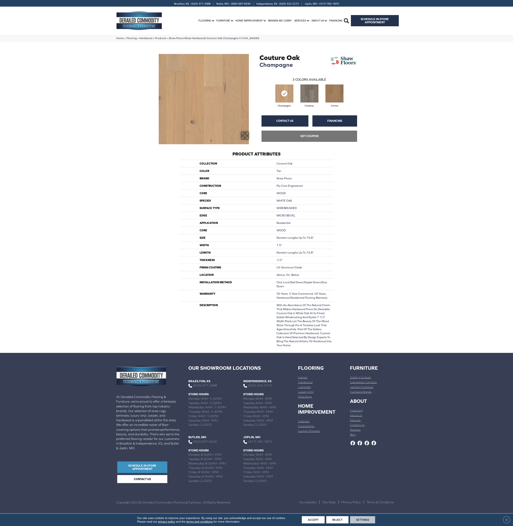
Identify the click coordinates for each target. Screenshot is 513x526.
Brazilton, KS (199, 381)
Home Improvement (249, 20)
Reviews (355, 429)
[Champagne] (284, 93)
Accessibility (308, 502)
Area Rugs (305, 396)
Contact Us (284, 120)
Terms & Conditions (380, 502)
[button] (213, 21)
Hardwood (145, 38)
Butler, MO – (233, 3)
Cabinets (304, 421)
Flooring (204, 20)
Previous (257, 89)
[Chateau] (309, 93)
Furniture (223, 20)
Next (361, 89)
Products (160, 38)
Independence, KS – (277, 3)
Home (120, 38)
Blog (353, 434)
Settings (362, 519)
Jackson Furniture (361, 387)
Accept (313, 519)
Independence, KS (257, 381)
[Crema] (334, 93)
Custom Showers (309, 431)
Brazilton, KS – (192, 3)
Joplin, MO (251, 437)
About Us (317, 20)
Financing (335, 20)
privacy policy (166, 521)
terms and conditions (199, 521)
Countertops (306, 426)
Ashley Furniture (360, 377)
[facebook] (353, 443)
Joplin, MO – (322, 3)
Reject (337, 519)
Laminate (304, 387)
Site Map (329, 502)
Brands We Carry (280, 20)
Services (300, 20)
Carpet (302, 377)
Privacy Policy (351, 502)
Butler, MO (197, 437)
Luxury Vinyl (306, 391)
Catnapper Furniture (363, 382)
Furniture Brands (361, 391)
